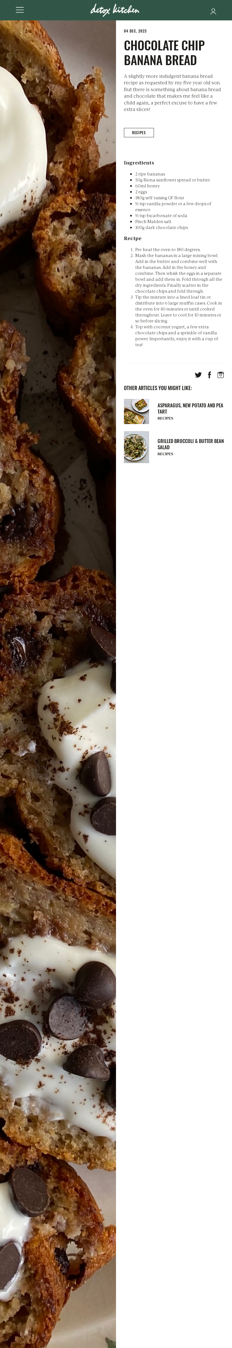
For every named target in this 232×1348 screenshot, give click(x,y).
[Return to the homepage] (116, 10)
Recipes (139, 132)
